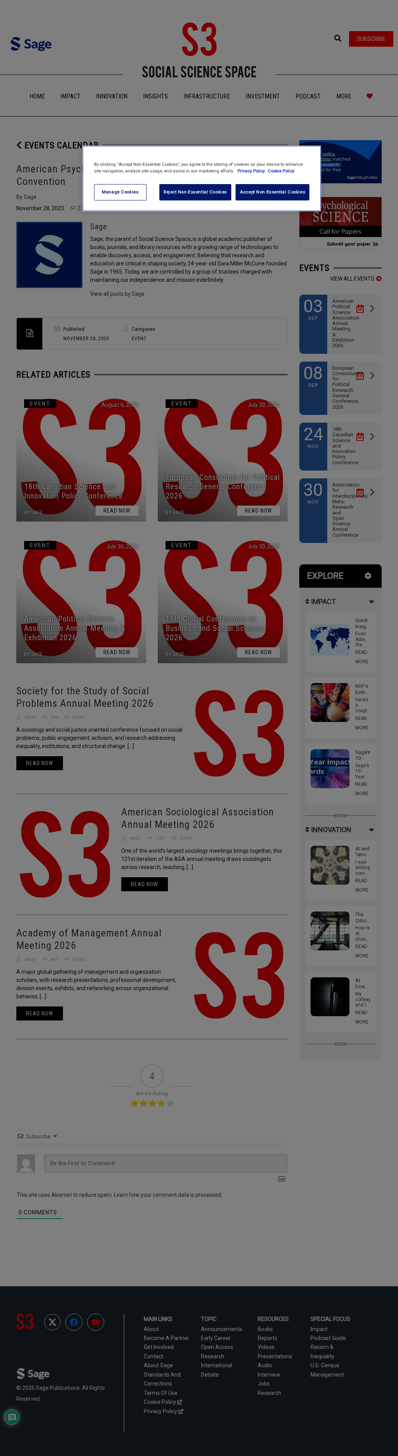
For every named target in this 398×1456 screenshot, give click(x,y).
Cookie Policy (281, 171)
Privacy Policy (251, 171)
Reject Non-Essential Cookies (195, 192)
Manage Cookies (120, 192)
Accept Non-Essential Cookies (272, 192)
